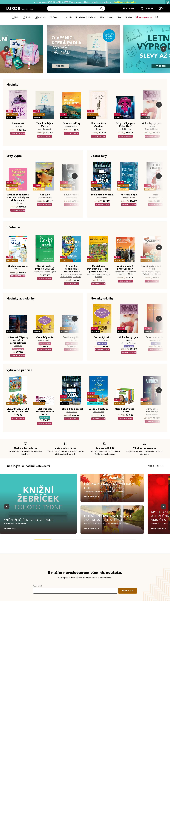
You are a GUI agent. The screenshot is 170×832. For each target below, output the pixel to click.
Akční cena (92, 400)
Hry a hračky (67, 17)
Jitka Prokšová (66, 277)
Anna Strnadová (44, 129)
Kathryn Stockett (44, 340)
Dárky (102, 17)
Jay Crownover (71, 340)
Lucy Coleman (98, 412)
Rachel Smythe (125, 129)
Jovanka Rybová (147, 272)
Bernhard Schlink (155, 340)
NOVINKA (11, 118)
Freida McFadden (156, 198)
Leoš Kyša (18, 346)
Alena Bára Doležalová (96, 274)
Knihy (17, 17)
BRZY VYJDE (12, 189)
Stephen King (71, 198)
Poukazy (56, 17)
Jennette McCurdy (152, 129)
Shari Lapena (102, 198)
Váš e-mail (37, 586)
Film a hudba (80, 17)
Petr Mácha (129, 274)
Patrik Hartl (18, 203)
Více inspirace (155, 466)
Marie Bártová (155, 274)
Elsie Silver (18, 126)
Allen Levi (98, 129)
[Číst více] (83, 49)
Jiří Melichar (38, 272)
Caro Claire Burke (45, 198)
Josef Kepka (77, 277)
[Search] (101, 8)
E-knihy (28, 17)
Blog (119, 17)
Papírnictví (92, 17)
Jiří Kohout (65, 274)
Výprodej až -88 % (95, 403)
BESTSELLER (12, 114)
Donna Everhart (71, 126)
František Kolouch (121, 272)
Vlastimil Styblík (50, 272)
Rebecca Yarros (129, 198)
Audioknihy (42, 17)
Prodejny (111, 17)
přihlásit (127, 590)
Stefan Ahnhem (152, 415)
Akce (130, 17)
